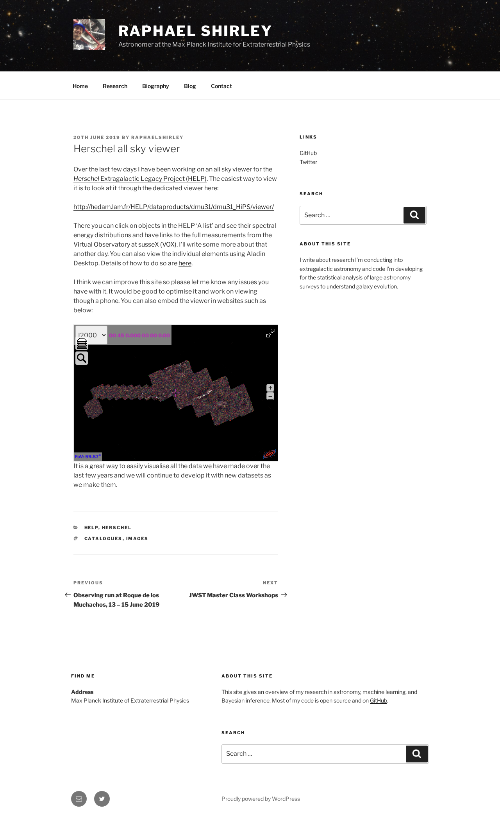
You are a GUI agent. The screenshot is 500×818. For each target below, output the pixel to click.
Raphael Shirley (195, 31)
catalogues (103, 538)
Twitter (308, 162)
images (137, 538)
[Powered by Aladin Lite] (269, 454)
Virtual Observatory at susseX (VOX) (125, 244)
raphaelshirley (157, 137)
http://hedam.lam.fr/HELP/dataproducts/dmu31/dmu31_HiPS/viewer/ (173, 207)
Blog (190, 86)
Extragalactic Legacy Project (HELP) (153, 178)
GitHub (308, 153)
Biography (155, 86)
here (185, 263)
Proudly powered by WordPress (260, 798)
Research (115, 86)
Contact (221, 86)
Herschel (86, 178)
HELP (91, 527)
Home (80, 86)
